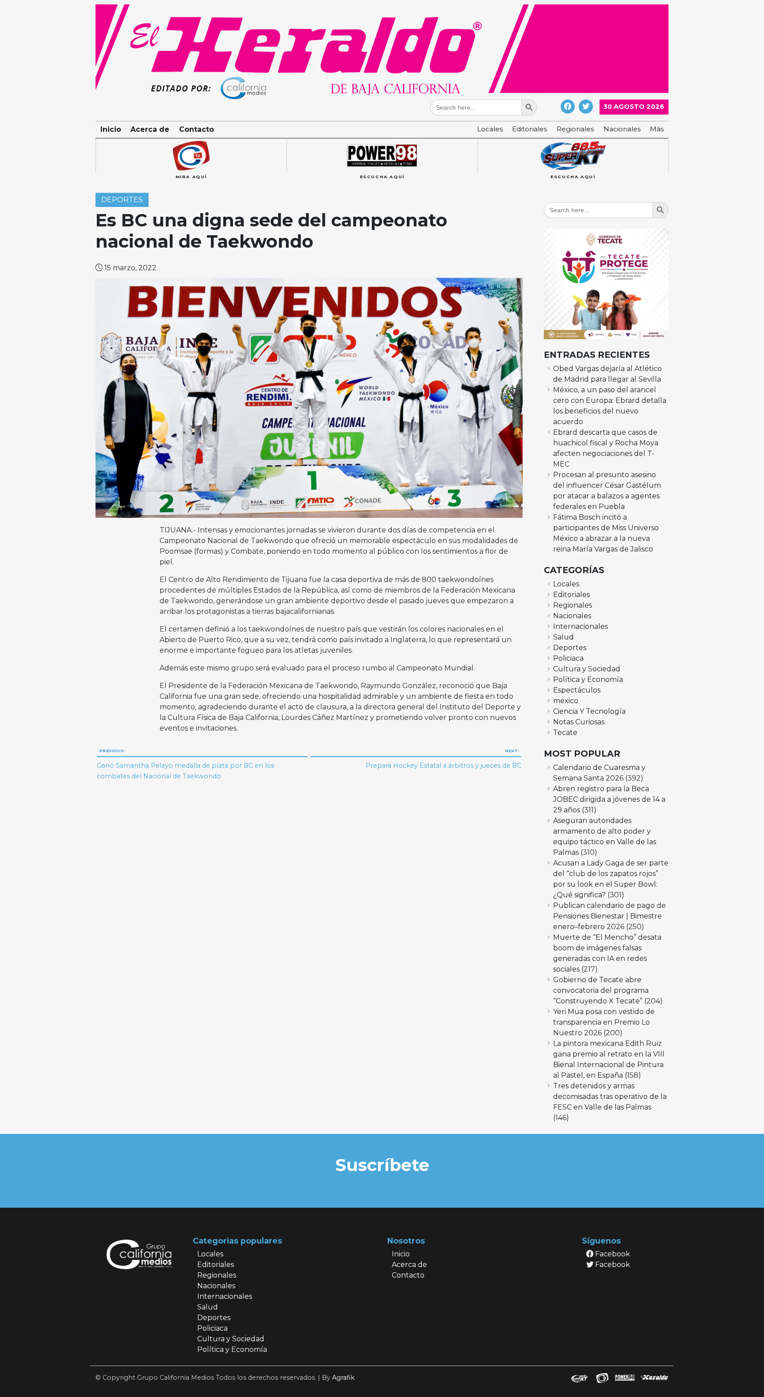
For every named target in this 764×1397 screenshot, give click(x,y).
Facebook (611, 1254)
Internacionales (580, 626)
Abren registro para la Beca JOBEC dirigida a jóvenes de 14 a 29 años (609, 799)
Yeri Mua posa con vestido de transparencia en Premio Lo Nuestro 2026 (604, 1022)
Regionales (575, 129)
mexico (565, 701)
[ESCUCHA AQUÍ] (382, 156)
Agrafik (343, 1378)
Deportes (122, 200)
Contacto (196, 129)
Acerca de (149, 129)
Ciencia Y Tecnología (589, 711)
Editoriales (529, 129)
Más (657, 129)
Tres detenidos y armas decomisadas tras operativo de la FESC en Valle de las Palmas (610, 1096)
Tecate (565, 732)
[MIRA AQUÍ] (191, 156)
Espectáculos (576, 690)
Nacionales (622, 129)
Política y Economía (588, 679)
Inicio (110, 129)
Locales (490, 129)
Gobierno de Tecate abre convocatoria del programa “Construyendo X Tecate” (601, 990)
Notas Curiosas (578, 722)
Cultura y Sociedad (586, 669)
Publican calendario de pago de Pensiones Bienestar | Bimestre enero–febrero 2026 (609, 916)
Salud (563, 637)
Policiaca (568, 658)
